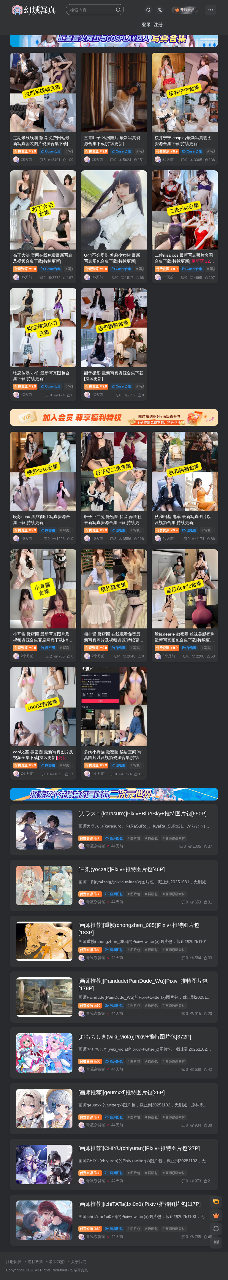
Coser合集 (53, 151)
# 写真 (70, 151)
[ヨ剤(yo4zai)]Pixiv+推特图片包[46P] (121, 869)
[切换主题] (216, 1229)
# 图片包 (134, 838)
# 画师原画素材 (174, 838)
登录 (146, 24)
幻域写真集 (79, 1270)
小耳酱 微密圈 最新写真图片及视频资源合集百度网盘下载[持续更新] (42, 640)
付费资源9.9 (25, 151)
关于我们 (78, 1262)
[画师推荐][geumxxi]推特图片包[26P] (121, 1092)
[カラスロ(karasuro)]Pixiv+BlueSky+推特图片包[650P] (142, 814)
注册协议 (13, 1262)
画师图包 (116, 838)
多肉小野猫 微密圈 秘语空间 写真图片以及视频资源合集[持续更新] (113, 757)
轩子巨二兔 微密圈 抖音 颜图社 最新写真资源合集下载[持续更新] (113, 522)
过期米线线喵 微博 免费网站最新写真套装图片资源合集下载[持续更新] (42, 143)
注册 (158, 24)
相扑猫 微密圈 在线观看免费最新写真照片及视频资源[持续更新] (112, 640)
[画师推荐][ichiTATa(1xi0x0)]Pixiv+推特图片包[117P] (139, 1204)
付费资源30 (90, 838)
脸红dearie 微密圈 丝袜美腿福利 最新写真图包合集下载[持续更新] (185, 640)
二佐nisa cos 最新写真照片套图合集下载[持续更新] (184, 261)
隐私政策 (35, 1262)
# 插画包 (151, 838)
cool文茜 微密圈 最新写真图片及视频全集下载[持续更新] (43, 757)
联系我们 (57, 1262)
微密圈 (50, 530)
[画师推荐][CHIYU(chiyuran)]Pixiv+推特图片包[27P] (139, 1148)
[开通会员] (216, 1215)
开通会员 (187, 10)
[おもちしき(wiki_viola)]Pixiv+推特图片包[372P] (134, 1037)
